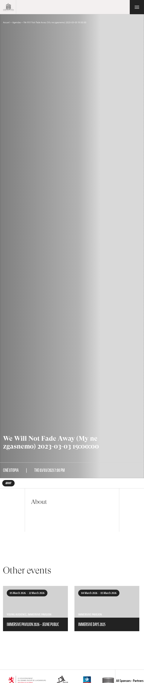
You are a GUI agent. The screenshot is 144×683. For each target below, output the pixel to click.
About (8, 483)
